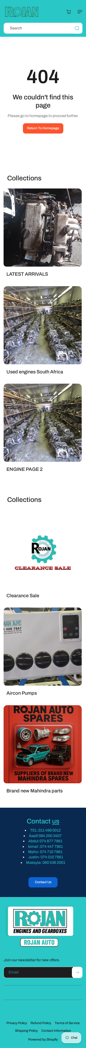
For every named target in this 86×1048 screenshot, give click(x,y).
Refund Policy (41, 1023)
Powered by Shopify (43, 1039)
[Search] (76, 28)
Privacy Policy (16, 1023)
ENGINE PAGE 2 (24, 469)
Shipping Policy (26, 1030)
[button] (78, 11)
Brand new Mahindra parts (34, 790)
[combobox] (43, 28)
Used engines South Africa (34, 371)
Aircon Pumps (21, 693)
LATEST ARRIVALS (27, 274)
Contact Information (56, 1030)
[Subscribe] (77, 972)
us (55, 821)
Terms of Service (67, 1023)
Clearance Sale (22, 595)
